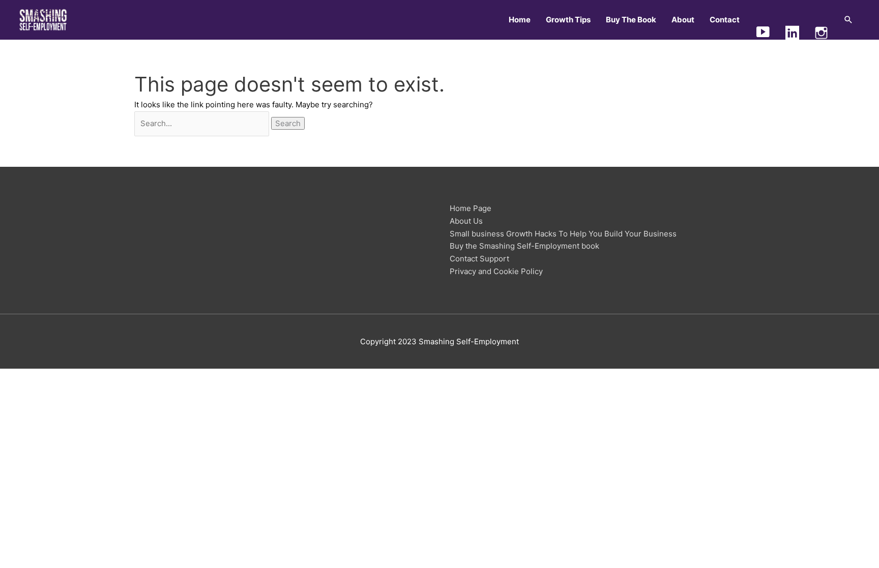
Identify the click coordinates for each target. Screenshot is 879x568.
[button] (848, 20)
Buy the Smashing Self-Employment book (524, 246)
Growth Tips (568, 19)
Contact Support (479, 258)
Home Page (470, 208)
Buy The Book (631, 19)
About (682, 19)
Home (520, 19)
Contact (725, 19)
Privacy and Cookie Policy (496, 271)
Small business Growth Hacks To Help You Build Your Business (563, 233)
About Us (466, 221)
